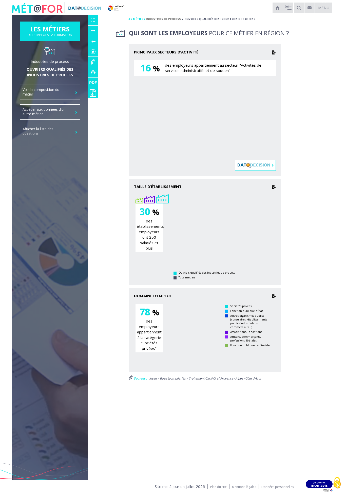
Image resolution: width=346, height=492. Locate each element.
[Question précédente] (93, 41)
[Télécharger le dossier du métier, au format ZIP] (93, 93)
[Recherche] (299, 8)
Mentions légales (244, 487)
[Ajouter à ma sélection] (93, 51)
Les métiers (136, 19)
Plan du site (218, 487)
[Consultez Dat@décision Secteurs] (256, 165)
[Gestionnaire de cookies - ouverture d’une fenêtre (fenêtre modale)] (337, 483)
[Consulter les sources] (93, 62)
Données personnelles (277, 487)
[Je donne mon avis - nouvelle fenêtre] (319, 485)
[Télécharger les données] (274, 52)
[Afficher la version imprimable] (93, 72)
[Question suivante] (93, 31)
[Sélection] (288, 8)
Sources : (140, 378)
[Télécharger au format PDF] (93, 83)
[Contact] (309, 8)
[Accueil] (278, 8)
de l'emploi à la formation (50, 32)
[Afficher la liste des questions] (93, 20)
